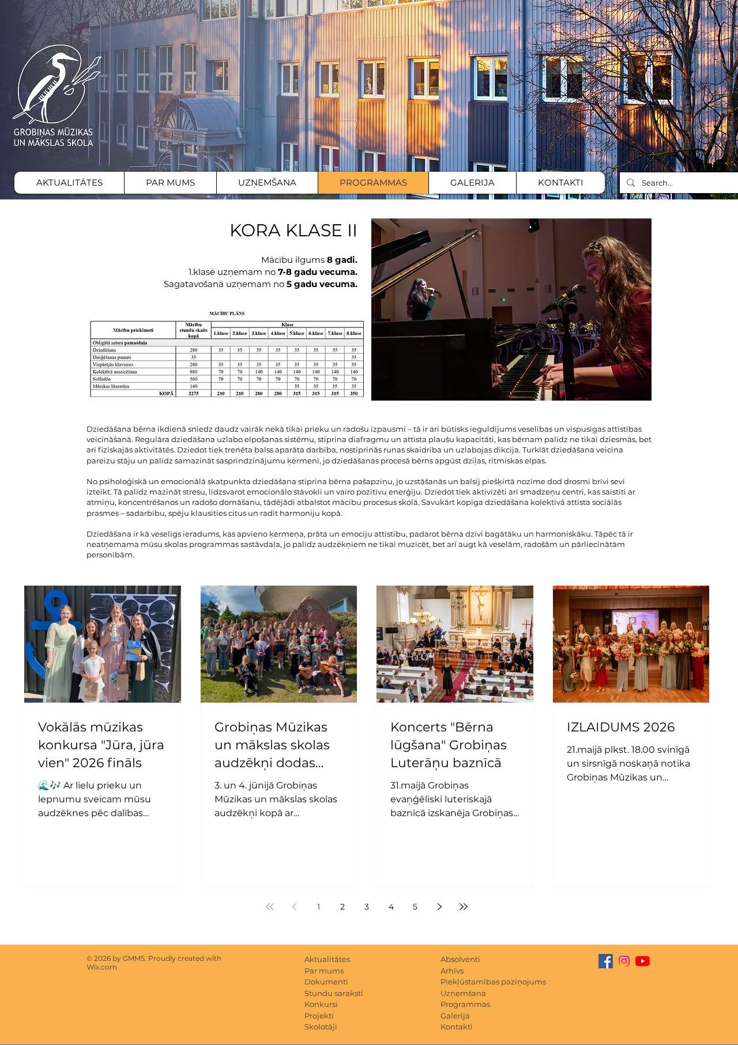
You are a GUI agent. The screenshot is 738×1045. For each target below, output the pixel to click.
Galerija (455, 1015)
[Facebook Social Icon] (605, 961)
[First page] (269, 906)
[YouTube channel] (642, 961)
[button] (511, 309)
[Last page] (463, 906)
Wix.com (101, 967)
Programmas (465, 1004)
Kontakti (456, 1026)
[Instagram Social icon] (624, 961)
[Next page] (439, 906)
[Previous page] (294, 906)
